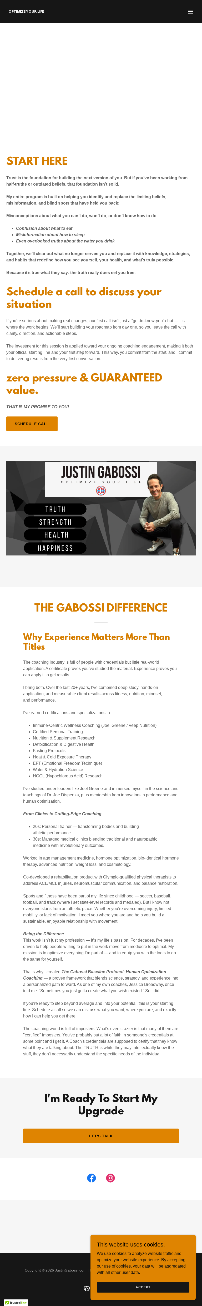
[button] (190, 11)
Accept (143, 1287)
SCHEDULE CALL (32, 424)
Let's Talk (101, 1136)
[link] (26, 11)
